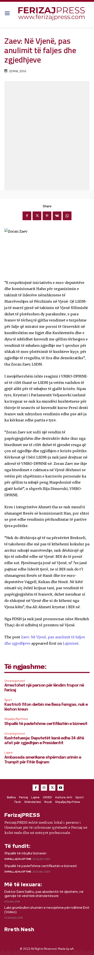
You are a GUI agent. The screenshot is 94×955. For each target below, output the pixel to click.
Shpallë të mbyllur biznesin (25, 853)
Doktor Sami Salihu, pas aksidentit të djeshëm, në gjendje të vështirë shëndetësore (44, 893)
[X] (37, 215)
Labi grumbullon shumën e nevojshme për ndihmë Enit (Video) (46, 909)
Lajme (8, 752)
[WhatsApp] (67, 215)
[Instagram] (44, 788)
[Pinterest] (47, 215)
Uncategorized (14, 681)
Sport (8, 700)
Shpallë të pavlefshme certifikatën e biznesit (45, 724)
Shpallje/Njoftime (16, 719)
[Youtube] (60, 788)
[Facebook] (27, 215)
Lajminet (70, 643)
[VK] (57, 215)
